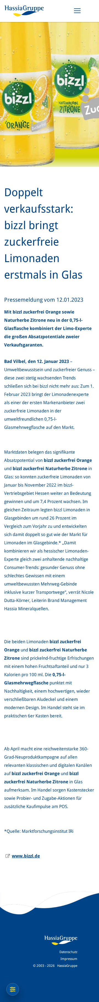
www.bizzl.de (26, 856)
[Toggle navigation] (77, 10)
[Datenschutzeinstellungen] (13, 989)
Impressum (69, 959)
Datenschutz (68, 952)
